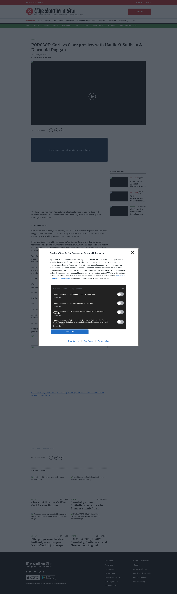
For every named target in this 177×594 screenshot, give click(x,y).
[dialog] (88, 297)
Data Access (88, 341)
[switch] (120, 294)
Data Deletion (73, 341)
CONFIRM (70, 332)
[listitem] (88, 288)
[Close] (133, 253)
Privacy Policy (103, 341)
